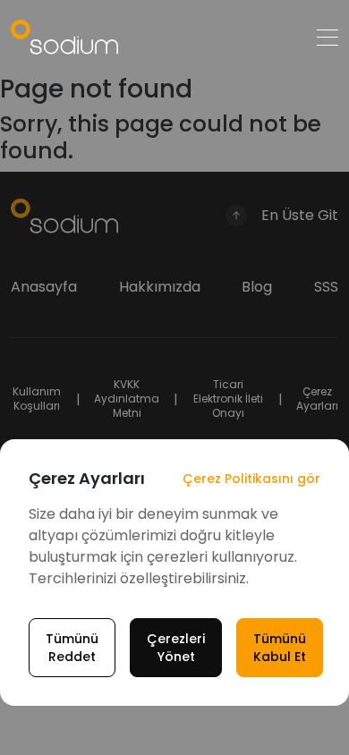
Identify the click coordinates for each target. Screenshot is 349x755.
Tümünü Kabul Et (279, 648)
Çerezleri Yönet (176, 648)
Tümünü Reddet (72, 648)
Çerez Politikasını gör (251, 479)
